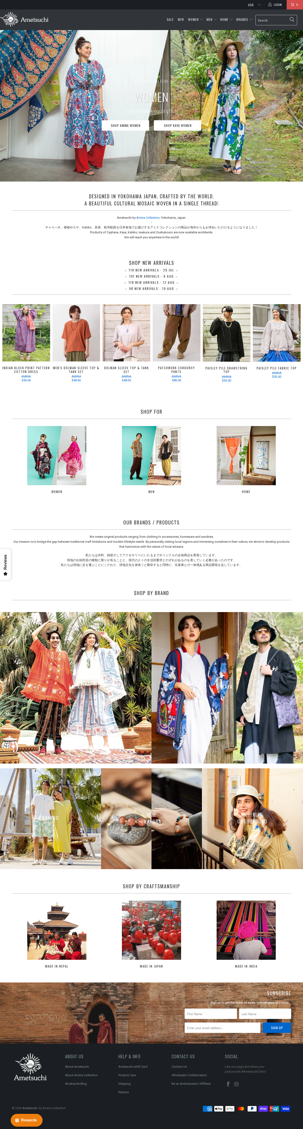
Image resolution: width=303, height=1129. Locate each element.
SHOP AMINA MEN (215, 126)
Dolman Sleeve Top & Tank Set (126, 332)
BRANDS (242, 19)
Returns (123, 1092)
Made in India (246, 935)
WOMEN (193, 19)
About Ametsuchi (77, 1066)
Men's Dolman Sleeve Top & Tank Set (76, 332)
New (181, 19)
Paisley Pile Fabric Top (277, 333)
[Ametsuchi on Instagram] (236, 1084)
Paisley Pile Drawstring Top (227, 333)
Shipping (124, 1083)
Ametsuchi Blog (76, 1083)
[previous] (9, 344)
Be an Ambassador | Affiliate (191, 1083)
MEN (209, 19)
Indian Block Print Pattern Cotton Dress (26, 332)
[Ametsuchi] (24, 19)
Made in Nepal (57, 935)
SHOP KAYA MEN (169, 126)
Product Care (127, 1075)
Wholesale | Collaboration (189, 1075)
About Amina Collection (81, 1075)
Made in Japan (151, 935)
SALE (171, 19)
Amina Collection (148, 217)
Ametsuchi (29, 1108)
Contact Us (179, 1066)
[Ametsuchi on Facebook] (228, 1084)
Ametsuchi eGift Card (132, 1066)
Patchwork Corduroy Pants (177, 332)
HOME (224, 19)
